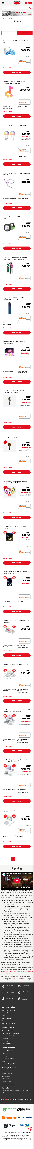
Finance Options (6, 1041)
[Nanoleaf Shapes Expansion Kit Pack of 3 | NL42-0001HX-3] (9, 820)
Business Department (8, 1058)
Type (4, 108)
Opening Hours (6, 1056)
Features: (19, 692)
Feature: (19, 603)
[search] (30, 7)
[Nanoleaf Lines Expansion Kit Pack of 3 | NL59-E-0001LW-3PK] (9, 631)
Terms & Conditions (7, 1030)
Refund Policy (5, 1038)
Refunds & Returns (7, 1073)
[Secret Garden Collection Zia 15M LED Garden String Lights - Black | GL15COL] (9, 492)
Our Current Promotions (8, 1010)
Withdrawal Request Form (9, 1064)
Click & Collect (6, 1076)
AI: (5, 689)
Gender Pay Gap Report (8, 1023)
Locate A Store (6, 1013)
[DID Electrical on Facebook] (2, 1100)
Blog (3, 1020)
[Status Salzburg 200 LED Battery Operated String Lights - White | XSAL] (9, 582)
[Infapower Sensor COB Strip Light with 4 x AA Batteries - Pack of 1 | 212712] (9, 308)
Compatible (6, 198)
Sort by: (8, 33)
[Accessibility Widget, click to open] (30, 1129)
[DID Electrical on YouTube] (6, 1100)
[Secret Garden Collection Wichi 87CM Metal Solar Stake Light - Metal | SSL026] (9, 446)
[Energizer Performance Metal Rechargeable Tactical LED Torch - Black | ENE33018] (9, 268)
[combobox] (14, 7)
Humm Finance (16, 978)
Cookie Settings (6, 1043)
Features (19, 106)
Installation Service (7, 1079)
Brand (4, 155)
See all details (7, 68)
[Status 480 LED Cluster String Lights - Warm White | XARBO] (9, 537)
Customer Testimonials (8, 1084)
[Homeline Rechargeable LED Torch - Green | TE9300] (9, 227)
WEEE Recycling (6, 1018)
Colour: (18, 601)
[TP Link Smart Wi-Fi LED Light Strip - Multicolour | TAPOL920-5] (9, 184)
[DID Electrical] (17, 3)
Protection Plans (6, 1081)
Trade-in (4, 1061)
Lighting (10, 18)
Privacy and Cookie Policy (9, 1036)
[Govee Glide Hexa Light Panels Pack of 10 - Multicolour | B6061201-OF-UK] (9, 92)
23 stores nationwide (9, 971)
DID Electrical (10, 1132)
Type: (4, 603)
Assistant (5, 106)
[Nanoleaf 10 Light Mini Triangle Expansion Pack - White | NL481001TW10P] (9, 770)
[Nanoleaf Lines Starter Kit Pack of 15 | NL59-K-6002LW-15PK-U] (9, 675)
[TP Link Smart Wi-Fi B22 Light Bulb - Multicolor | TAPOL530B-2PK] (9, 136)
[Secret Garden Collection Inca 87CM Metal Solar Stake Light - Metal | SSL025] (9, 401)
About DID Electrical (7, 1051)
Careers (4, 1015)
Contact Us (5, 1053)
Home (3, 18)
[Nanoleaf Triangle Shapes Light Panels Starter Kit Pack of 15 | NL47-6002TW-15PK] (9, 720)
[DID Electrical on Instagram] (4, 1100)
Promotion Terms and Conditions (11, 1033)
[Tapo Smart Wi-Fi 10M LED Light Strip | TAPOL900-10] (9, 51)
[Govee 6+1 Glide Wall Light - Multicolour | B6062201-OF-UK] (9, 352)
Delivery (4, 1071)
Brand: (4, 601)
